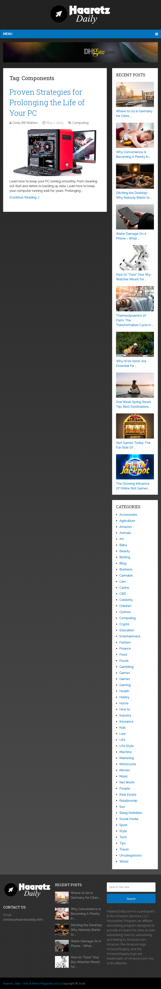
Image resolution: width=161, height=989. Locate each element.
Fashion (125, 642)
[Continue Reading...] (24, 197)
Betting (124, 557)
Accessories (128, 514)
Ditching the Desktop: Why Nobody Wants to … (86, 929)
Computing (80, 123)
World (123, 861)
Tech (123, 837)
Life (122, 740)
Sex (122, 807)
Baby (123, 545)
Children (125, 606)
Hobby (124, 697)
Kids (122, 727)
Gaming (125, 685)
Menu (7, 34)
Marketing (126, 758)
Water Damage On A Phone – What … (86, 943)
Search (131, 898)
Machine (125, 752)
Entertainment (129, 636)
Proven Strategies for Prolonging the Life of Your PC (47, 102)
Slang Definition (130, 813)
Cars (122, 581)
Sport (123, 825)
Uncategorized (130, 855)
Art (121, 539)
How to (124, 709)
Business (125, 569)
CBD (122, 594)
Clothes (125, 612)
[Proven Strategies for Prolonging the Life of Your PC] (55, 152)
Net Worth (126, 782)
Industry (125, 715)
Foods (124, 661)
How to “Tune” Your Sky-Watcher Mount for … (85, 962)
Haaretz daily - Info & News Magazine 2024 (32, 983)
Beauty (124, 551)
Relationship (128, 801)
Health (124, 691)
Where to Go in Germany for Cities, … (86, 895)
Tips (122, 843)
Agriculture (127, 521)
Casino (124, 588)
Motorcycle (127, 764)
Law (122, 734)
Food (123, 654)
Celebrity (126, 600)
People (124, 788)
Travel (124, 849)
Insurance (126, 721)
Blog (122, 563)
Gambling (126, 667)
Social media (128, 819)
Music (123, 776)
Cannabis (126, 575)
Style (123, 831)
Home (124, 703)
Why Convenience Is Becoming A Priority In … (86, 913)
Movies (124, 770)
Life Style (126, 746)
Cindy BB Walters (25, 123)
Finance (125, 648)
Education (126, 630)
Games (124, 673)
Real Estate (127, 794)
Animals (125, 533)
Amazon (125, 527)
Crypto (124, 624)
